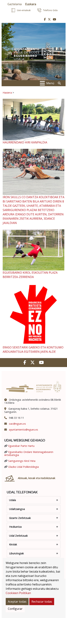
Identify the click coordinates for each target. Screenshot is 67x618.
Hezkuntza (15, 526)
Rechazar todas (41, 602)
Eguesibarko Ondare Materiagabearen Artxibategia (28, 453)
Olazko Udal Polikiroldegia (23, 466)
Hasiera (7, 92)
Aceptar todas (17, 602)
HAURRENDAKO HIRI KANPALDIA (25, 142)
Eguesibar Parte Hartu (21, 446)
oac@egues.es (17, 423)
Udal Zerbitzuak (18, 535)
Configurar (15, 609)
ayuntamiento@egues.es (23, 429)
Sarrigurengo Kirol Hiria (21, 461)
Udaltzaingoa (17, 509)
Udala (12, 500)
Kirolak (13, 544)
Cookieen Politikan (18, 593)
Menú (50, 83)
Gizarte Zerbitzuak (20, 518)
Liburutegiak (16, 553)
